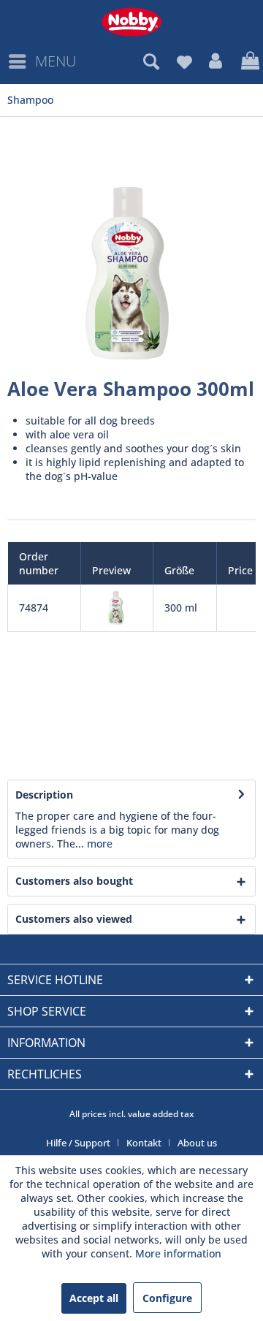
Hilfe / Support (78, 1142)
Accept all (93, 1298)
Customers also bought (74, 881)
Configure (167, 1298)
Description (44, 795)
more (98, 843)
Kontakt (143, 1142)
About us (197, 1142)
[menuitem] (41, 61)
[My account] (216, 61)
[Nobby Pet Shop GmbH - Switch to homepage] (131, 22)
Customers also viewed (73, 919)
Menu (55, 61)
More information (178, 1253)
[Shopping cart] (248, 61)
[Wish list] (184, 61)
